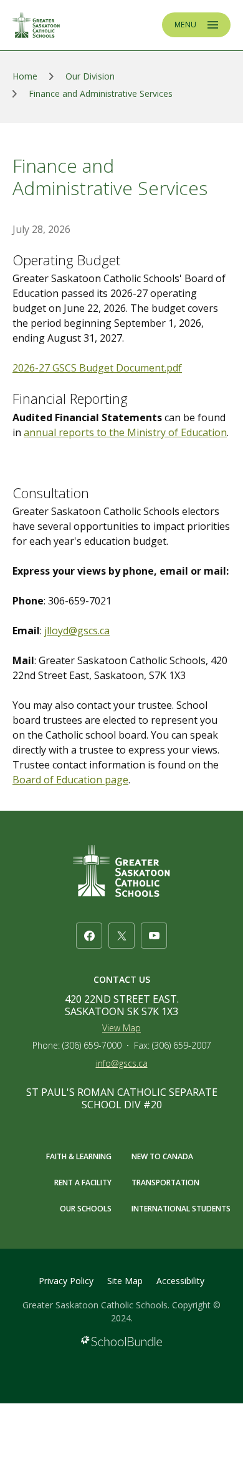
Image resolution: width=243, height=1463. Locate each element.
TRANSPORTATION (165, 1182)
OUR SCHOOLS (86, 1208)
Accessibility (180, 1281)
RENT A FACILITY (83, 1182)
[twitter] (121, 936)
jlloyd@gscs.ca (77, 630)
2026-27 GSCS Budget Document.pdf (97, 368)
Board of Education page (70, 779)
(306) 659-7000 (92, 1045)
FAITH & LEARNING (79, 1156)
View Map (121, 1028)
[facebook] (89, 936)
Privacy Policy (66, 1281)
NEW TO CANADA (162, 1156)
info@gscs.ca (122, 1063)
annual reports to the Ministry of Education (125, 432)
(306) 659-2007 (181, 1045)
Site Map (125, 1281)
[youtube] (154, 936)
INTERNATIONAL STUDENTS (181, 1208)
